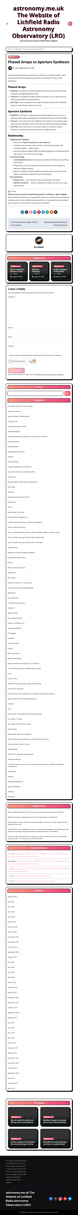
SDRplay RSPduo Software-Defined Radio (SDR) (24, 684)
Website (11, 346)
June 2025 (11, 967)
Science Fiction (13, 679)
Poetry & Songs (13, 643)
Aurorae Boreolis (13, 442)
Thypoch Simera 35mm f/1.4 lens (19, 744)
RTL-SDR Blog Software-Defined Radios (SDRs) (24, 669)
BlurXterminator (13, 447)
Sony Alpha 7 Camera (15, 719)
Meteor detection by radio (16, 568)
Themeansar (54, 1212)
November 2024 (13, 1003)
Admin (17, 68)
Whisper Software (14, 787)
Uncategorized (13, 57)
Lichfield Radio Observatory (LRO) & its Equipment (25, 522)
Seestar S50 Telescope (16, 689)
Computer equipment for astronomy (20, 467)
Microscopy (11, 578)
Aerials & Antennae (14, 411)
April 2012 (11, 1088)
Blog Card (44, 1212)
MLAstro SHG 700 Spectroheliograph (20, 588)
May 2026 (11, 912)
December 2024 (13, 998)
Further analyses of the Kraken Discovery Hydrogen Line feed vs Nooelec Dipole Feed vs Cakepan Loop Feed (23, 1145)
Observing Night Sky (14, 628)
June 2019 (11, 1078)
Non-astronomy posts (15, 618)
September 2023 (14, 1073)
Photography (12, 633)
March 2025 (12, 982)
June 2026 (11, 907)
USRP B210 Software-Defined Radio (20, 754)
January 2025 (12, 992)
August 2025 (12, 957)
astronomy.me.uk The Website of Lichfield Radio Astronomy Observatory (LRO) (38, 21)
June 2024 (11, 1028)
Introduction (12, 502)
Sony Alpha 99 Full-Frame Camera (19, 724)
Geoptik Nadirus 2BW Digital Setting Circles (23, 482)
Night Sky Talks (13, 613)
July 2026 (11, 902)
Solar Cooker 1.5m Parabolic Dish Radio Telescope (25, 714)
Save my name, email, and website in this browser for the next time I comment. (36, 355)
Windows (11, 792)
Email (10, 337)
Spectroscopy (12, 729)
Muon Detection (13, 598)
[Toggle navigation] (7, 24)
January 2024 (12, 1053)
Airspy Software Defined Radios (18, 416)
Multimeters (12, 593)
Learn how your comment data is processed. (49, 375)
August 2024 (12, 1018)
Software (11, 704)
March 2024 (12, 1043)
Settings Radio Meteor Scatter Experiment (22, 699)
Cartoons (11, 457)
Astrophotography (14, 432)
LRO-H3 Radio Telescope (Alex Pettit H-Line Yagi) (25, 542)
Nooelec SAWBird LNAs (16, 623)
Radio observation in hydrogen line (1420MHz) (23, 664)
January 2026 (12, 932)
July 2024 (11, 1023)
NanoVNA (11, 608)
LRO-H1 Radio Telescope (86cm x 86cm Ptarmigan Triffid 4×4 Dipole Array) (34, 532)
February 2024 (13, 1048)
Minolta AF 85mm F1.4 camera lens (20, 583)
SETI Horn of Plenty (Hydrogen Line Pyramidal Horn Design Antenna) (31, 694)
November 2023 (13, 1063)
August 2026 (12, 897)
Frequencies (12, 477)
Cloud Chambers (13, 462)
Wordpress (11, 797)
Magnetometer (13, 548)
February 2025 (13, 987)
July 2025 (11, 962)
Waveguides (12, 772)
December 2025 (13, 937)
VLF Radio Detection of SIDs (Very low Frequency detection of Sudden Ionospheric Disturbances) (36, 765)
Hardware (11, 492)
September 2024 (14, 1013)
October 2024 (12, 1008)
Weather (11, 777)
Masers (10, 563)
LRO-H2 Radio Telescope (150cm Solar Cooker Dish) (26, 537)
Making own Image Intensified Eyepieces (21, 553)
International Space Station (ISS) (19, 497)
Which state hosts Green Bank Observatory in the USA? (32, 876)
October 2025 (12, 947)
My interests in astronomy (16, 603)
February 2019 (13, 1083)
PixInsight (11, 638)
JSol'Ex (10, 507)
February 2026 (13, 927)
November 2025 (13, 942)
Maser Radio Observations (17, 558)
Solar (9, 709)
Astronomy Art (13, 421)
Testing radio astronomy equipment (19, 734)
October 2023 (12, 1068)
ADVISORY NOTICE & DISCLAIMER (20, 406)
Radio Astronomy (13, 653)
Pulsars (10, 648)
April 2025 (11, 977)
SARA (10, 674)
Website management (15, 782)
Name (10, 328)
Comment (12, 297)
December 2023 (13, 1058)
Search (39, 387)
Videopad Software (14, 759)
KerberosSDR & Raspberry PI (18, 517)
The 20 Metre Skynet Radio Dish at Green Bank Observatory (28, 739)
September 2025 (14, 952)
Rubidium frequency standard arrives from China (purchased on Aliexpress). (33, 817)
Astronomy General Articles (17, 426)
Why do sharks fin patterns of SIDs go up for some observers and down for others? (36, 812)
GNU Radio (11, 487)
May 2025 (11, 972)
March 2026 (12, 922)
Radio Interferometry (15, 658)
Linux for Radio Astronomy (17, 527)
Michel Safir (11, 573)
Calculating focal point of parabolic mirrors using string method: (34, 881)
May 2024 (11, 1033)
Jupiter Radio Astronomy (16, 512)
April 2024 (11, 1038)
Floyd (9, 869)
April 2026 (11, 917)
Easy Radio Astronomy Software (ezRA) (21, 472)
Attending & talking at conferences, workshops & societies (27, 437)
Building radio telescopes (16, 452)
